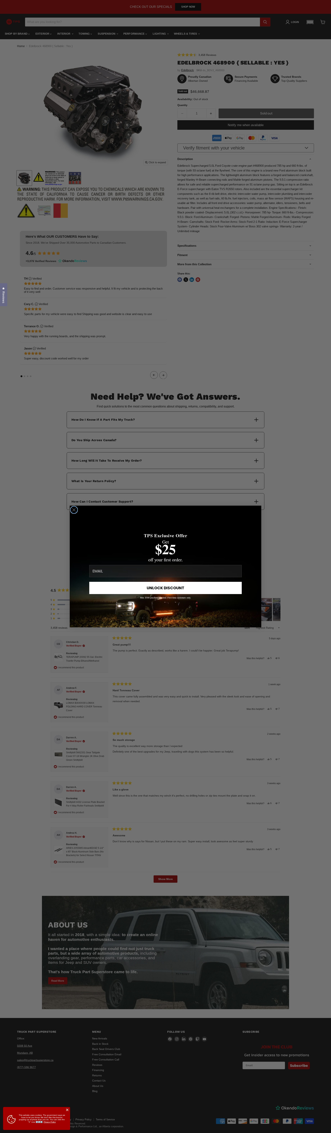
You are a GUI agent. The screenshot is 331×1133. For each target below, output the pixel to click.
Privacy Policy (50, 1122)
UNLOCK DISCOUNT (165, 588)
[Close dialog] (73, 509)
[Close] (67, 1110)
